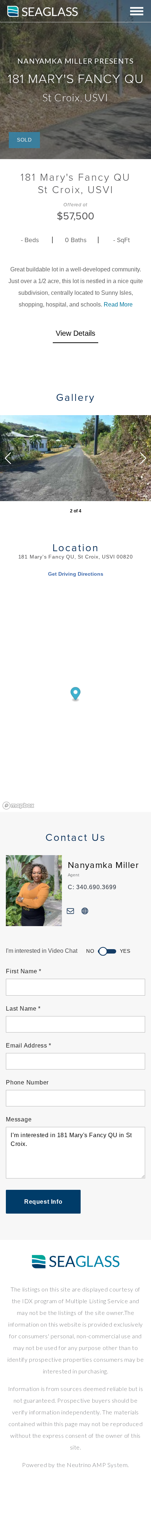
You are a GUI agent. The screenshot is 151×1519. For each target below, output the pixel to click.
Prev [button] (8, 458)
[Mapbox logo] (18, 805)
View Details (75, 333)
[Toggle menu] (137, 12)
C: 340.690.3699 (92, 887)
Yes (125, 951)
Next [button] (143, 458)
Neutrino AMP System (97, 1464)
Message (19, 1119)
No (90, 951)
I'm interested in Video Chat (41, 951)
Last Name (21, 1008)
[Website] (85, 910)
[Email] (70, 910)
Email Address (26, 1045)
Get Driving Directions (75, 574)
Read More (118, 304)
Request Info (43, 1202)
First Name (21, 971)
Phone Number (27, 1082)
